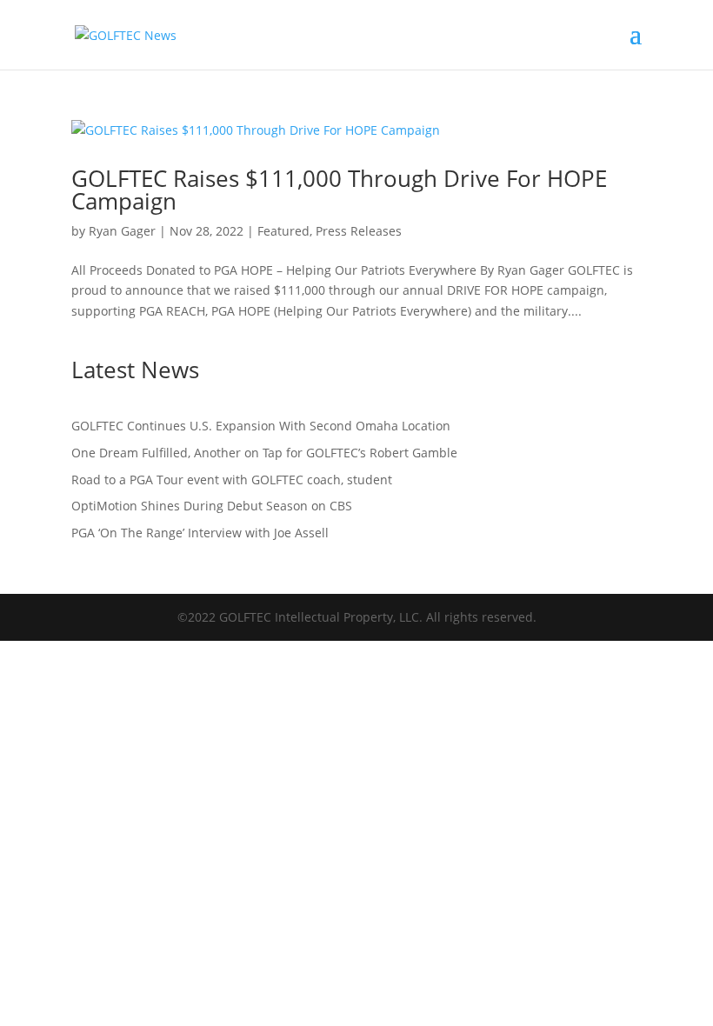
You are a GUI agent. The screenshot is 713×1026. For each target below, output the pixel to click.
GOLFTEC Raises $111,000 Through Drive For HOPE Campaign (339, 190)
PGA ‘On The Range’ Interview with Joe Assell (200, 532)
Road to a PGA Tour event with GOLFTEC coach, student (231, 479)
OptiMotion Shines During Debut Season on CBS (213, 505)
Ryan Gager (122, 231)
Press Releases (359, 231)
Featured (283, 231)
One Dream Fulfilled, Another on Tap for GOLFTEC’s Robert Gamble (264, 452)
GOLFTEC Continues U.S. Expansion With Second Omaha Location (260, 425)
